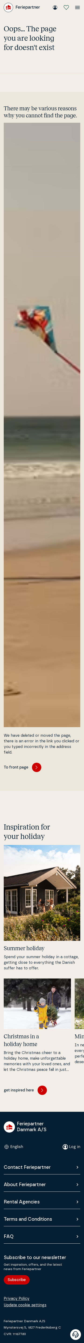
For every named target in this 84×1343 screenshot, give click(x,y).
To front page (16, 767)
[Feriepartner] (22, 7)
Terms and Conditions (28, 1219)
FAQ (9, 1236)
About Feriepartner (25, 1184)
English (16, 1147)
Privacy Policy (16, 1298)
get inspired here (19, 1090)
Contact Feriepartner (27, 1167)
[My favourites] (66, 7)
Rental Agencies (22, 1202)
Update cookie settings (25, 1305)
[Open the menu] (77, 7)
